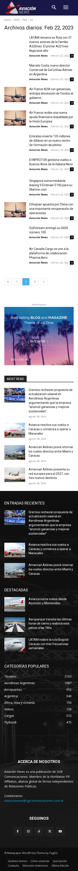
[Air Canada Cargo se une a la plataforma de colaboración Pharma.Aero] (15, 254)
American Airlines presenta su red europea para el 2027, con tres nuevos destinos (49, 474)
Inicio (7, 20)
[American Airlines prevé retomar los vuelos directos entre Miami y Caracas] (14, 452)
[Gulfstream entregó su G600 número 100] (15, 233)
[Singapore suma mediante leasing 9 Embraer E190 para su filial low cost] (15, 186)
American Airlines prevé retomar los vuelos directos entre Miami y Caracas (51, 451)
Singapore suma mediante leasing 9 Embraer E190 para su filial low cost (50, 185)
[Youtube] (60, 831)
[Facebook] (17, 831)
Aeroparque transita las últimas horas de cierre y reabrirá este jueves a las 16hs (50, 624)
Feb (25, 20)
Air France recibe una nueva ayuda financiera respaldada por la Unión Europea (51, 117)
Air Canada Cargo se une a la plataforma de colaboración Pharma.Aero (48, 253)
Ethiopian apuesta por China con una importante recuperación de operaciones (51, 209)
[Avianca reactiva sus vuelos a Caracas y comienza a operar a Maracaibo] (14, 430)
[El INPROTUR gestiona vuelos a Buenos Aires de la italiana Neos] (15, 165)
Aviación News (38, 55)
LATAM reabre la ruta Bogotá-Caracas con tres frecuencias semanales (49, 644)
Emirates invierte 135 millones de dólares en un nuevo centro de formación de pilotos (49, 140)
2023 (17, 20)
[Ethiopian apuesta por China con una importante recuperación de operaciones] (15, 209)
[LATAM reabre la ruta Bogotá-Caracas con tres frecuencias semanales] (14, 645)
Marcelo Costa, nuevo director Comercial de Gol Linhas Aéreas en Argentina (50, 70)
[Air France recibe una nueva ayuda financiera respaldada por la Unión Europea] (15, 118)
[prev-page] (8, 281)
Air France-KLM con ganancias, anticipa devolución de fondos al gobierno (51, 93)
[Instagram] (28, 831)
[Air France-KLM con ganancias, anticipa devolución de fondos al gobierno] (15, 94)
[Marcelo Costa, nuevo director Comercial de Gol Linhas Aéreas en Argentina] (15, 71)
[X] (50, 831)
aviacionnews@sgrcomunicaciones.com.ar (33, 801)
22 (31, 20)
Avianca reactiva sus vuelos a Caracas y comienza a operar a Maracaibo (50, 429)
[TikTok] (39, 831)
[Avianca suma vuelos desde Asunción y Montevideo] (14, 604)
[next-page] (43, 281)
